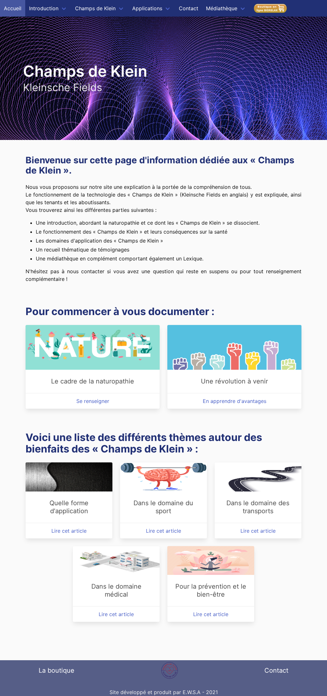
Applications (147, 8)
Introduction (43, 8)
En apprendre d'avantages (234, 401)
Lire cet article (69, 531)
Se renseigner (92, 401)
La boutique (56, 670)
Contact (188, 8)
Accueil (12, 8)
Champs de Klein (95, 8)
